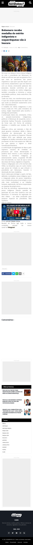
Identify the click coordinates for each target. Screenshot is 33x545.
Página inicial (5, 26)
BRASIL (4, 423)
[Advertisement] (16, 16)
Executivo (12, 26)
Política (4, 449)
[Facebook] (4, 51)
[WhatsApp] (16, 273)
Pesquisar (30, 2)
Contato (25, 542)
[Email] (8, 51)
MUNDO (4, 447)
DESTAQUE (5, 426)
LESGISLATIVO (5, 445)
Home (6, 542)
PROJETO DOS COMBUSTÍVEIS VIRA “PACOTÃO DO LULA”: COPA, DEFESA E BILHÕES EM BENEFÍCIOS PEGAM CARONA (12, 412)
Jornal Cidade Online (13, 221)
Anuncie (20, 542)
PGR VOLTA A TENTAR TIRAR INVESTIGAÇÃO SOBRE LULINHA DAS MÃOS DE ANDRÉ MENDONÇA (12, 391)
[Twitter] (6, 51)
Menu (2, 2)
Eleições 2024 (5, 435)
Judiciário (4, 440)
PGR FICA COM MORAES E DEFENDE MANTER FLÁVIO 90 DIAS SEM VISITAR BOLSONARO (12, 401)
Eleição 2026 (5, 430)
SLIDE (3, 452)
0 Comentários (24, 47)
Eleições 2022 (5, 433)
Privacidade (13, 542)
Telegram (11, 227)
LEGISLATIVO (5, 442)
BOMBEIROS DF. (10, 539)
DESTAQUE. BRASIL (6, 428)
